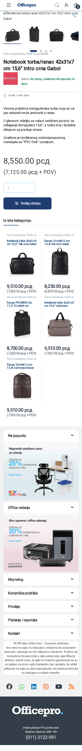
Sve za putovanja (14, 53)
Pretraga (56, 5)
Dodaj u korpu (31, 203)
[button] (74, 15)
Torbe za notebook (37, 53)
